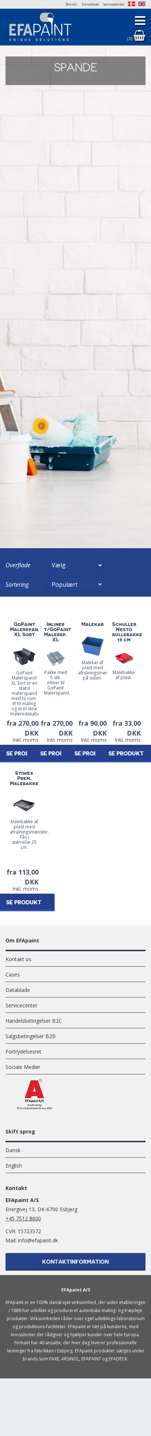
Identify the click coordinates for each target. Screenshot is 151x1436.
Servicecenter (114, 4)
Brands (71, 4)
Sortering (17, 584)
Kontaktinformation (75, 1262)
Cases (12, 974)
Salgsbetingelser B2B (30, 1036)
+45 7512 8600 (23, 1218)
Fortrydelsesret (23, 1051)
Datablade (90, 4)
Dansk (13, 1150)
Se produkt (58, 754)
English (13, 1165)
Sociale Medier (22, 1066)
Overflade (17, 565)
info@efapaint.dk (38, 1240)
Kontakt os (18, 959)
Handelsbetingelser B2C (33, 1020)
